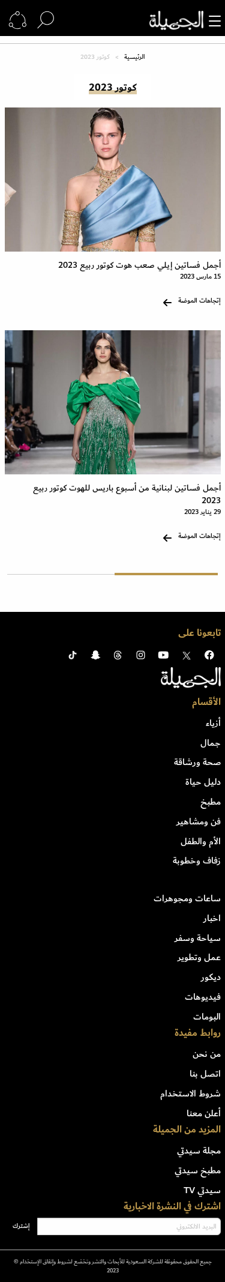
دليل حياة (203, 782)
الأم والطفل (201, 841)
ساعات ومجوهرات (187, 898)
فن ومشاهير (198, 821)
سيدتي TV (202, 1190)
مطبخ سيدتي (198, 1170)
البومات (207, 1016)
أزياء (213, 723)
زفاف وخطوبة (197, 860)
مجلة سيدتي (199, 1150)
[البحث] (46, 20)
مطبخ (210, 801)
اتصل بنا (205, 1073)
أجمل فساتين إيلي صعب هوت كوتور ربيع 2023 (139, 265)
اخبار (212, 918)
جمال (210, 743)
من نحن (207, 1054)
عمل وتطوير (199, 957)
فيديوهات (203, 997)
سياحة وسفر (198, 938)
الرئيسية (134, 57)
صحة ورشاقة (197, 762)
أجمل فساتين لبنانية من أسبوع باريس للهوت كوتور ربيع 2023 (127, 494)
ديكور (211, 977)
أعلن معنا (204, 1113)
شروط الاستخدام (190, 1093)
